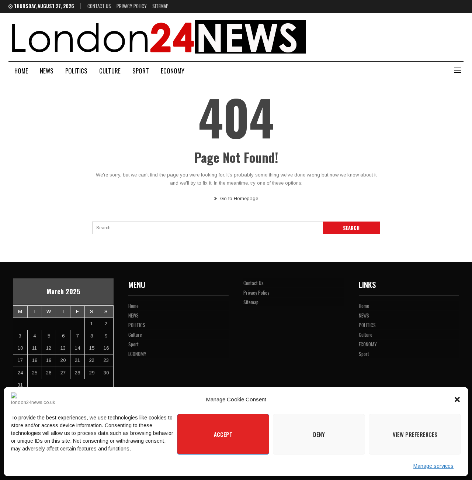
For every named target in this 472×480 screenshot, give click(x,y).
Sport (140, 70)
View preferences (415, 434)
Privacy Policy (132, 6)
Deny (319, 434)
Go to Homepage (238, 198)
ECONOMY (172, 70)
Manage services (433, 466)
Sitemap (160, 6)
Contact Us (99, 6)
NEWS (46, 70)
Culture (110, 70)
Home (21, 70)
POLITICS (76, 70)
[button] (457, 399)
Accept (223, 434)
